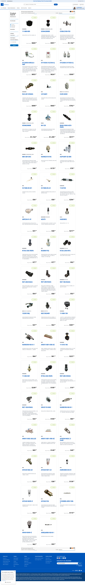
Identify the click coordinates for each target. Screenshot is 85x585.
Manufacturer (13, 16)
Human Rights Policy (38, 559)
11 (30, 11)
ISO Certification (16, 564)
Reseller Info (26, 561)
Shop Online (48, 558)
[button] (14, 45)
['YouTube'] (81, 570)
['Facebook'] (76, 570)
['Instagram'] (78, 570)
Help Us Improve (5, 564)
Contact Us (4, 558)
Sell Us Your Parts (48, 559)
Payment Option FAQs (6, 561)
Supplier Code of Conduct (39, 558)
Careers (15, 561)
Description (12, 29)
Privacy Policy (26, 559)
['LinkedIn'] (79, 570)
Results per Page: (27, 549)
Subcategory (12, 37)
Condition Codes (27, 558)
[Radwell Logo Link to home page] (5, 4)
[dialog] (8, 577)
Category (12, 33)
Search (56, 4)
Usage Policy (26, 564)
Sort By (57, 549)
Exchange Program (49, 561)
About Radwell (16, 558)
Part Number (12, 20)
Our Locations (16, 559)
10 (29, 11)
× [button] (14, 571)
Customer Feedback (6, 559)
